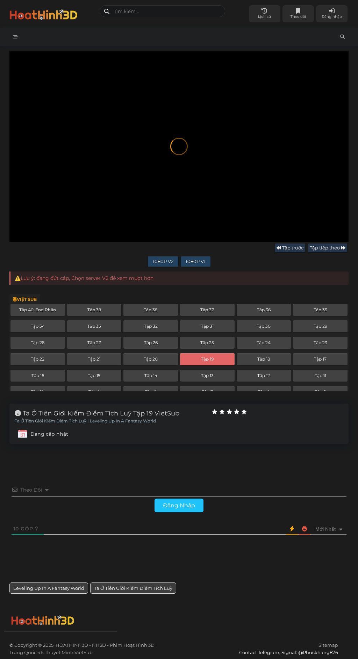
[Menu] (15, 37)
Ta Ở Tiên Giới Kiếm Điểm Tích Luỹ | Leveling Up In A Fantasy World (85, 421)
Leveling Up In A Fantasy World (48, 588)
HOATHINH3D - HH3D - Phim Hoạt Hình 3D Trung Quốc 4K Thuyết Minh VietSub (51, 13)
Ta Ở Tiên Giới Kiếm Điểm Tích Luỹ (133, 588)
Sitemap (328, 645)
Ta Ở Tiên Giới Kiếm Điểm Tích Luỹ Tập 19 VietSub (100, 413)
